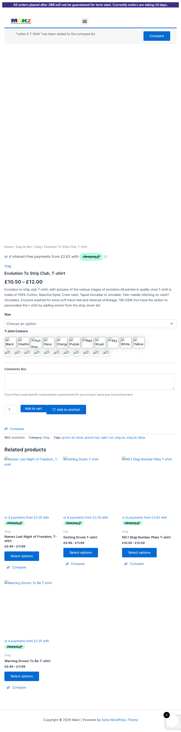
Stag (38, 246)
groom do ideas (72, 437)
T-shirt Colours (16, 331)
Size (7, 314)
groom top (92, 437)
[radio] (10, 342)
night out (107, 437)
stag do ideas (136, 437)
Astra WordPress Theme (120, 720)
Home (8, 246)
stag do (120, 437)
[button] (85, 21)
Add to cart (33, 409)
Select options (22, 556)
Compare (157, 36)
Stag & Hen (24, 246)
